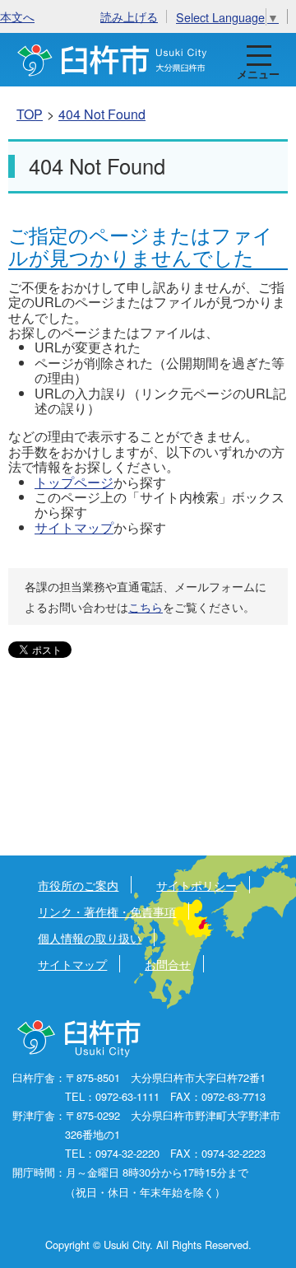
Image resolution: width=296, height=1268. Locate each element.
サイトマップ (74, 527)
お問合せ (168, 963)
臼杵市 (112, 59)
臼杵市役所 (80, 1039)
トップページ (74, 482)
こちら (145, 607)
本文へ (17, 16)
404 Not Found (102, 114)
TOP (29, 114)
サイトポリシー (196, 884)
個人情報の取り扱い (89, 937)
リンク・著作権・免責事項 (107, 911)
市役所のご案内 (78, 884)
